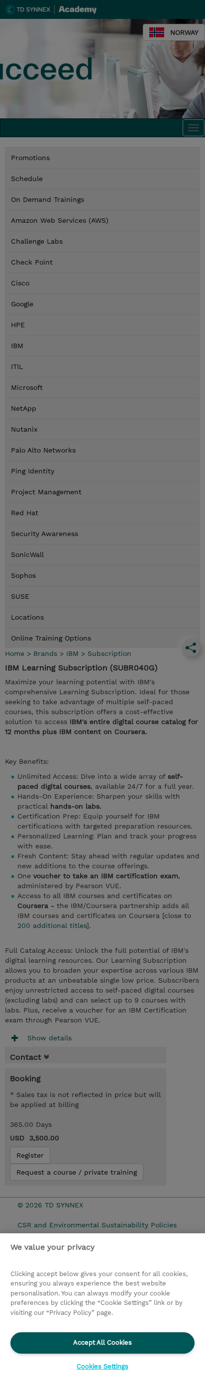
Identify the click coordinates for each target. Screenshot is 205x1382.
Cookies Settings (102, 1366)
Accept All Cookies (102, 1342)
